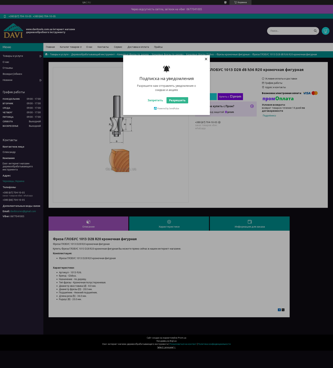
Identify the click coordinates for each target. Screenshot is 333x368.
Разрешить (177, 100)
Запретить (155, 100)
